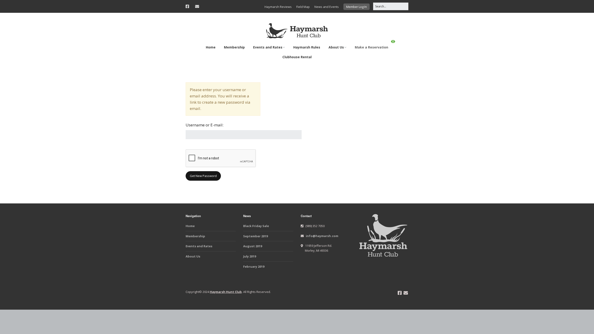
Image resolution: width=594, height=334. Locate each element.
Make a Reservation (371, 47)
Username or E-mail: (204, 125)
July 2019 (249, 256)
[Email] (197, 6)
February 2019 (253, 266)
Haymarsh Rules (306, 47)
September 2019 (255, 236)
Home (211, 47)
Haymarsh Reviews (278, 7)
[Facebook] (188, 6)
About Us (336, 47)
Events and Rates (267, 47)
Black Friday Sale (256, 226)
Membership (234, 47)
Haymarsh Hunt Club (226, 292)
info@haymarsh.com (322, 236)
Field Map (303, 7)
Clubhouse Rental (297, 57)
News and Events (326, 7)
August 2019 (252, 246)
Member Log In (356, 7)
